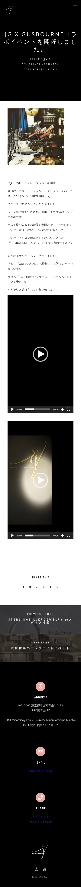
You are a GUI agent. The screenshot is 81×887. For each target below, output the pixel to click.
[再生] (12, 409)
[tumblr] (50, 587)
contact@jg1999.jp (40, 770)
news (53, 69)
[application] (40, 354)
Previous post (40, 614)
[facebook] (23, 587)
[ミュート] (62, 409)
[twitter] (30, 587)
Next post (40, 642)
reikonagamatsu (44, 64)
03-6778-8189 (40, 816)
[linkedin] (37, 587)
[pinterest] (43, 587)
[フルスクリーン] (68, 409)
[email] (57, 587)
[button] (40, 354)
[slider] (37, 409)
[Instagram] (36, 870)
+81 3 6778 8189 (40, 821)
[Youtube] (44, 870)
